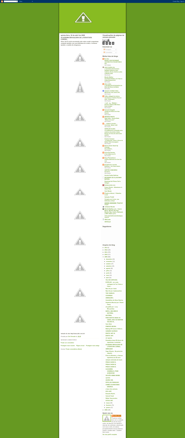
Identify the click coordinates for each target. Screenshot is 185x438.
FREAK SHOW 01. (111, 362)
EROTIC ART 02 (110, 333)
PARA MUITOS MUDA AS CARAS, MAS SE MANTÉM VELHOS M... (114, 320)
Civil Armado (117, 415)
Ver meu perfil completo (110, 434)
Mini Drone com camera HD (112, 92)
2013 (106, 247)
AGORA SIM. (109, 380)
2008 (106, 410)
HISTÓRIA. (109, 315)
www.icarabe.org (110, 67)
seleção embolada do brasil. (114, 360)
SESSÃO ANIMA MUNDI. (113, 375)
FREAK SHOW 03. (111, 367)
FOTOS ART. (109, 400)
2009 (106, 257)
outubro (108, 263)
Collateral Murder (110, 206)
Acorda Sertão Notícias (111, 175)
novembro (109, 261)
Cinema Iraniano (109, 139)
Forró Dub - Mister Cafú (111, 125)
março (108, 403)
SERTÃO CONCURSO (111, 170)
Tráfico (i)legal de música (112, 96)
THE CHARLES (110, 293)
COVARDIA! (109, 295)
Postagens (108, 49)
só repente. (109, 338)
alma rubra (108, 84)
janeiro (108, 407)
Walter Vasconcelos (111, 398)
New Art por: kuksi (111, 288)
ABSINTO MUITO (110, 116)
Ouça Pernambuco (110, 158)
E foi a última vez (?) (110, 154)
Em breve (107, 171)
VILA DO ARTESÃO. (112, 280)
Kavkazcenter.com (110, 185)
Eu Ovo (107, 59)
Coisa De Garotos (110, 152)
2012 (106, 250)
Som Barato (108, 191)
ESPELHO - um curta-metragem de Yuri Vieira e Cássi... (114, 284)
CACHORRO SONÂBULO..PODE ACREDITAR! (112, 371)
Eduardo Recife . (111, 393)
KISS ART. (109, 391)
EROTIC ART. (110, 335)
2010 (106, 254)
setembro (109, 266)
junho (108, 273)
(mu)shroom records (111, 164)
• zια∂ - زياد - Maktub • (111, 103)
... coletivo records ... (111, 123)
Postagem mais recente (68, 345)
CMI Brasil (108, 222)
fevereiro (109, 405)
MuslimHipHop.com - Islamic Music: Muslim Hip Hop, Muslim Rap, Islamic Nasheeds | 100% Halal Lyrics (114, 211)
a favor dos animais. (112, 389)
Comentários (108, 52)
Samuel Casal (110, 396)
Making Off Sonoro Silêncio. (114, 328)
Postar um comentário (67, 342)
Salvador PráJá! (109, 197)
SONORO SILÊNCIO (111, 331)
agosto (108, 268)
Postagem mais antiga (92, 345)
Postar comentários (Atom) (74, 349)
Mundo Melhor (109, 77)
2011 (106, 252)
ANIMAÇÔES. (110, 298)
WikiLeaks (108, 219)
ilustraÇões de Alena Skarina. (114, 300)
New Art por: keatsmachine (114, 291)
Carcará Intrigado (110, 110)
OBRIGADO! (109, 349)
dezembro (109, 259)
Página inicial (80, 345)
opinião (108, 377)
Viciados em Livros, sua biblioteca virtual (112, 200)
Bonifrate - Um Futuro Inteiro (112, 166)
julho (108, 270)
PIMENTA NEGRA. (111, 326)
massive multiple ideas (111, 91)
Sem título (109, 324)
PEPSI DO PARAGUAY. (112, 382)
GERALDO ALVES (110, 129)
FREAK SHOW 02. (111, 364)
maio (107, 275)
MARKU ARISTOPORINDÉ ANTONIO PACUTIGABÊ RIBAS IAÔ (113, 62)
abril (107, 277)
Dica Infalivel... (108, 149)
